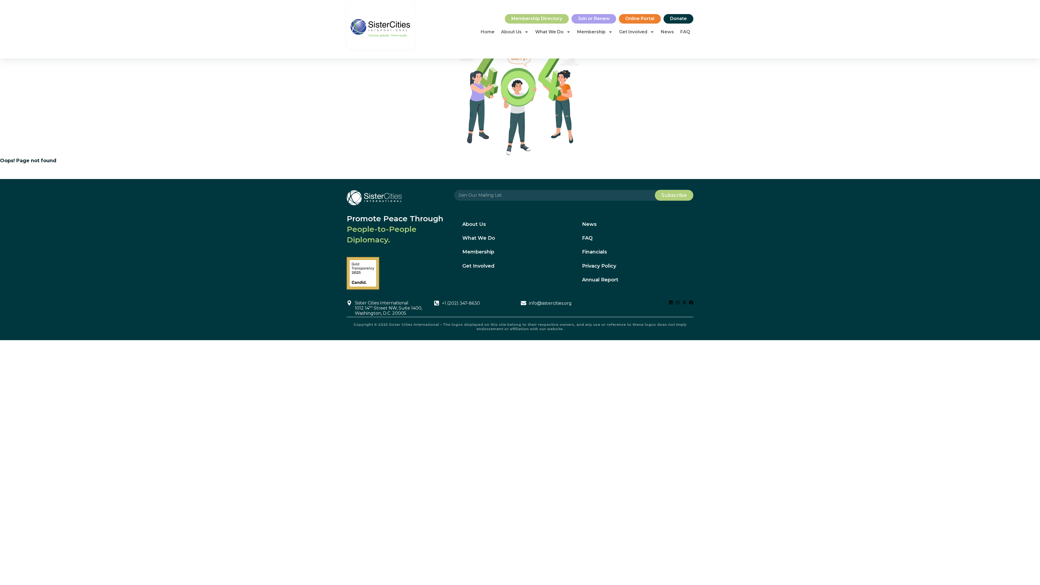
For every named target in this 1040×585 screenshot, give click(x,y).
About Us (511, 31)
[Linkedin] (671, 302)
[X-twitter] (684, 302)
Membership (591, 31)
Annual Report (600, 280)
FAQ (685, 31)
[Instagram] (677, 302)
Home (488, 31)
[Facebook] (691, 302)
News (667, 31)
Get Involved (633, 31)
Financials (594, 252)
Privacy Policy (599, 266)
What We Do (549, 31)
